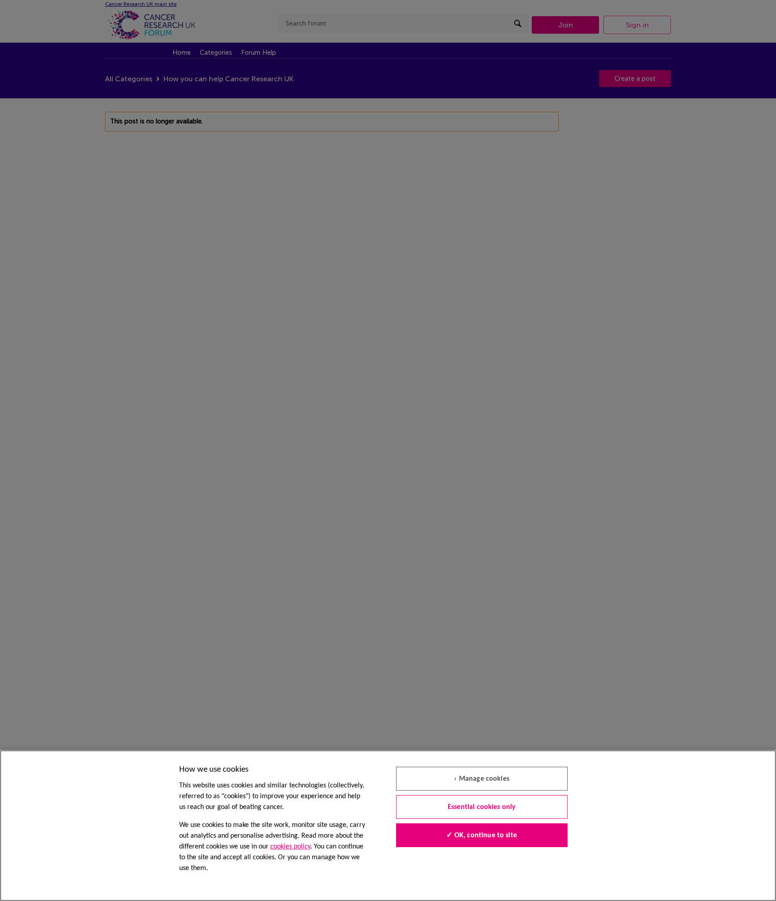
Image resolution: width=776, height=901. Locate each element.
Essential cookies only (482, 807)
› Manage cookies (481, 778)
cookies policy (290, 846)
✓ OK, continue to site (481, 835)
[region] (388, 825)
